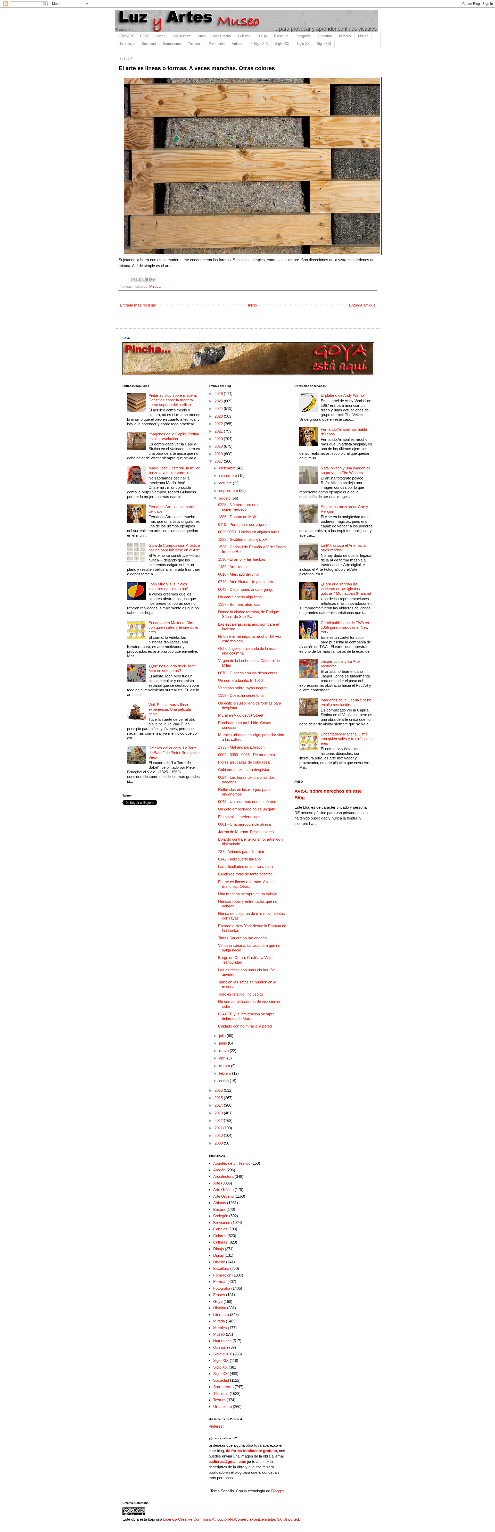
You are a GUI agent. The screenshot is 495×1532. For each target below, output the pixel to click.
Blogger (277, 1491)
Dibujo (262, 36)
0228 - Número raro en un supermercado (239, 506)
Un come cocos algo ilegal (240, 597)
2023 (219, 416)
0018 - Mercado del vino (238, 574)
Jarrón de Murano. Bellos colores (246, 832)
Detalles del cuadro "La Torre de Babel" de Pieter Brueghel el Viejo (174, 752)
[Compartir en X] (143, 279)
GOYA (145, 36)
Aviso (161, 36)
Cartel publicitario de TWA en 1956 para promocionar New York (345, 627)
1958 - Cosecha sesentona (240, 695)
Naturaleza (127, 44)
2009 (219, 1143)
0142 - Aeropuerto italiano (239, 859)
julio (223, 1035)
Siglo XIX (282, 44)
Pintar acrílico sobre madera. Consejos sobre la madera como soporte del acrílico (172, 400)
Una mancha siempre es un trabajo (247, 894)
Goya (217, 1301)
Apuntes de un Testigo (231, 1163)
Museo (363, 36)
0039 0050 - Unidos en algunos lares (248, 532)
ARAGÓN (125, 36)
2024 (219, 408)
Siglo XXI (324, 44)
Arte (216, 1183)
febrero (225, 1073)
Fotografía (303, 36)
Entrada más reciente (138, 305)
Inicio (252, 305)
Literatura (325, 36)
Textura (219, 1400)
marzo (225, 1066)
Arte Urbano (222, 36)
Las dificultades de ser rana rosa (245, 866)
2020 (219, 438)
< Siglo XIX (259, 44)
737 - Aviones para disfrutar (241, 851)
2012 (219, 1120)
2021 (219, 431)
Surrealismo (172, 44)
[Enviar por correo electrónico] (133, 279)
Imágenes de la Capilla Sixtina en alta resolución (173, 436)
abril (223, 1058)
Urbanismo (222, 1406)
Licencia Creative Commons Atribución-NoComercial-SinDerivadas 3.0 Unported (231, 1519)
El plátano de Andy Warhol (343, 395)
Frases (219, 1295)
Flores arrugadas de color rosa (244, 762)
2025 (219, 401)
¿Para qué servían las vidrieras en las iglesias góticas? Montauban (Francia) (346, 588)
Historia (219, 1308)
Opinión (219, 1347)
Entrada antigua (362, 305)
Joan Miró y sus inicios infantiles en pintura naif (168, 586)
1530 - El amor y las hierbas (241, 559)
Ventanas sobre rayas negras (243, 688)
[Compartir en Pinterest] (152, 279)
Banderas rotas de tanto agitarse (245, 874)
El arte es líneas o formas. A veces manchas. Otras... (247, 884)
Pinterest (216, 1426)
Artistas (237, 44)
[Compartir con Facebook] (148, 279)
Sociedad (149, 44)
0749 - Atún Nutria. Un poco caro (245, 581)
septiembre (229, 490)
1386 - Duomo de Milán (237, 517)
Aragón (219, 1170)
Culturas (244, 36)
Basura (219, 1209)
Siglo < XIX (222, 1354)
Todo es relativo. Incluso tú (240, 994)
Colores (219, 1235)
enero (224, 1081)
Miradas (345, 36)
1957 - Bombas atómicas (239, 604)
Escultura (281, 36)
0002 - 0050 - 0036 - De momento (246, 754)
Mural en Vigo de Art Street (240, 715)
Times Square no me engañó (242, 938)
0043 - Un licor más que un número (247, 801)
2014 (219, 1105)
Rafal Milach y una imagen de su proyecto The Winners (345, 470)
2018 (219, 454)
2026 (219, 393)
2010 (219, 1135)
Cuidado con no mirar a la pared (245, 1026)
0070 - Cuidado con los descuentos (247, 673)
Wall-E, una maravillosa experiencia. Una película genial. (169, 709)
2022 (219, 423)
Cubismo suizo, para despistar (243, 769)
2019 (219, 446)
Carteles (220, 1229)
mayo (224, 1050)
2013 (219, 1113)
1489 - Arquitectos (233, 567)
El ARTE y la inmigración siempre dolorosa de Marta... (246, 1016)
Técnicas (195, 44)
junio (223, 1043)
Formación (217, 44)
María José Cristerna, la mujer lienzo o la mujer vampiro (174, 470)
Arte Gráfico (223, 1189)
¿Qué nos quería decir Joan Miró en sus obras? (171, 668)
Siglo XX (303, 44)
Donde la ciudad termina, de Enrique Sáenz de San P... (248, 614)
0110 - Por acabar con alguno (242, 524)
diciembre (228, 468)
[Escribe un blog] (138, 279)
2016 (219, 1090)
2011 (218, 1128)
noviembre (228, 475)
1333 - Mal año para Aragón (241, 747)
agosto (225, 498)
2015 (219, 1098)
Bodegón (220, 1216)
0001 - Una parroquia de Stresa (244, 824)
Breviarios (221, 1222)
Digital (218, 1255)
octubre (226, 483)
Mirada (155, 286)
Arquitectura (181, 36)
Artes (202, 36)
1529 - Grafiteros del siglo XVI (243, 539)
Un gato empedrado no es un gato (246, 809)
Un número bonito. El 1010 (240, 680)
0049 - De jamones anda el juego (245, 589)
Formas (219, 1281)
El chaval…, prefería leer (239, 817)
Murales (220, 1328)
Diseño (219, 1262)
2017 (219, 461)
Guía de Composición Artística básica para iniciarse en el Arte (174, 547)
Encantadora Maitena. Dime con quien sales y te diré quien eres (173, 627)
